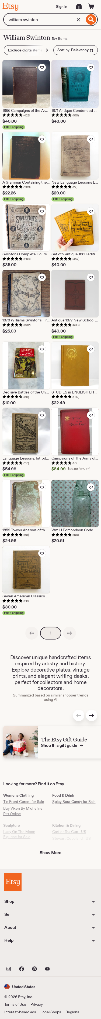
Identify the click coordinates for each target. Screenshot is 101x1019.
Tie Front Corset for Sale (23, 801)
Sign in (61, 6)
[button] (19, 986)
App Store (22, 956)
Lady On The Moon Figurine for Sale (19, 834)
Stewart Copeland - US (71, 838)
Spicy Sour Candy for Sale (74, 801)
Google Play (63, 956)
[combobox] (44, 19)
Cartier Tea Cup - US (69, 831)
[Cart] (91, 6)
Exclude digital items (25, 50)
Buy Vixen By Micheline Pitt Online (23, 811)
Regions (72, 1012)
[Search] (91, 19)
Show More (51, 852)
